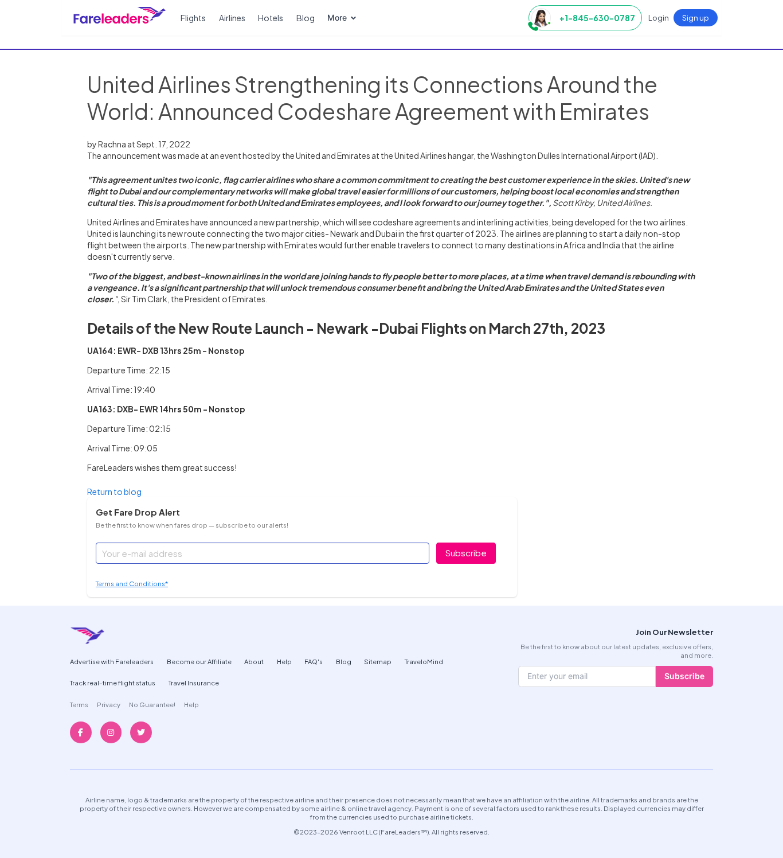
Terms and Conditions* (132, 583)
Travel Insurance (194, 682)
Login (658, 17)
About (254, 661)
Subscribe (466, 552)
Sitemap (377, 661)
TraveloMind (424, 661)
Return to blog (114, 491)
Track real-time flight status (112, 682)
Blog (305, 18)
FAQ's (313, 661)
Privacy (108, 704)
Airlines (232, 18)
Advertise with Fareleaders (112, 661)
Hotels (270, 18)
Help (284, 661)
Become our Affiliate (199, 661)
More (337, 17)
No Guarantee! (152, 704)
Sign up (695, 17)
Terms (79, 704)
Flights (193, 18)
